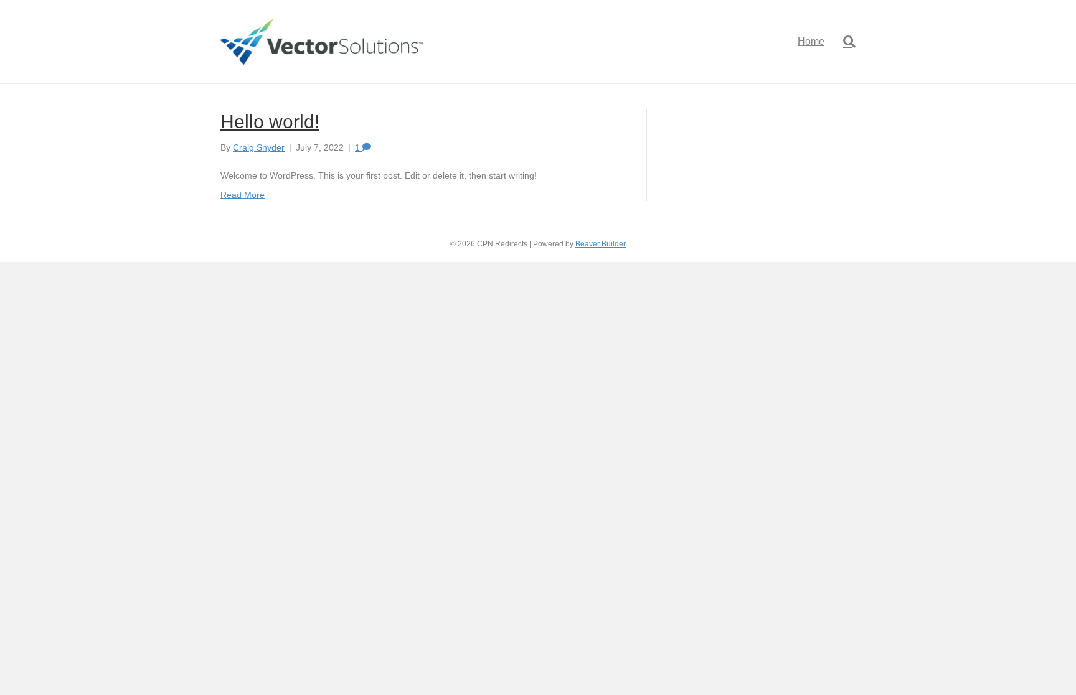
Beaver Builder (600, 244)
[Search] (845, 41)
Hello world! (269, 121)
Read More (242, 195)
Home (811, 41)
